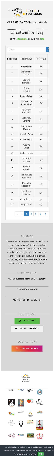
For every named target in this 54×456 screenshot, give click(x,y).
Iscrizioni (29, 321)
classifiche (22, 39)
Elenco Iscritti (29, 328)
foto (42, 39)
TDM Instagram (29, 348)
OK (40, 454)
